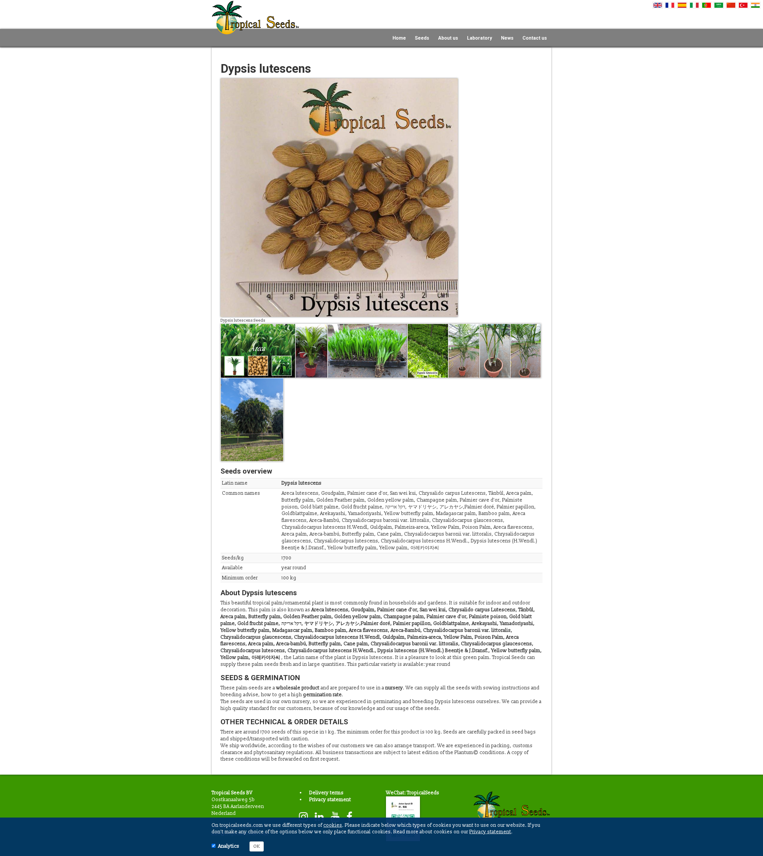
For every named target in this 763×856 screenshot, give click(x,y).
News (507, 38)
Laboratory (479, 38)
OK (256, 846)
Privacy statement (330, 800)
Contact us (534, 38)
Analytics (228, 846)
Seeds (422, 38)
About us (448, 38)
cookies (332, 825)
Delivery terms (326, 793)
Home (399, 38)
